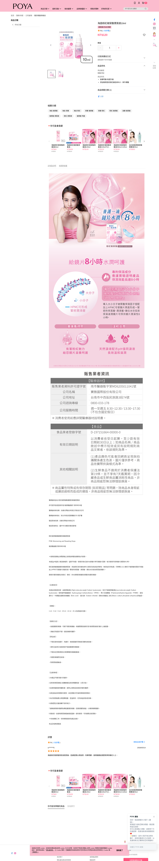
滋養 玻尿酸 (126, 111)
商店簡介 (60, 857)
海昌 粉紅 (77, 111)
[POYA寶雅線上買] (24, 6)
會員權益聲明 (94, 857)
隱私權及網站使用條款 (64, 860)
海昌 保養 (65, 111)
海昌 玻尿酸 (53, 111)
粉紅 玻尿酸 (114, 111)
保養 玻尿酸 (89, 111)
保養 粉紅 (101, 111)
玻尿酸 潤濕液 (54, 116)
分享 (101, 96)
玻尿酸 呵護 (81, 116)
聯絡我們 (92, 860)
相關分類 (52, 106)
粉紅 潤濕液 (68, 116)
